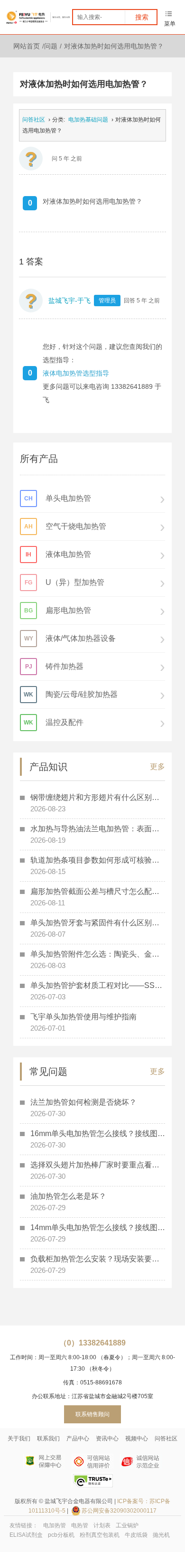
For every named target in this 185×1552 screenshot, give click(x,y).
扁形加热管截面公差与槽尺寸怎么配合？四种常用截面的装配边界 (97, 891)
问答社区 (33, 119)
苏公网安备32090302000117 (119, 1510)
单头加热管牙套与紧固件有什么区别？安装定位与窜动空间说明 (97, 923)
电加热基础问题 (88, 119)
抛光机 (161, 1535)
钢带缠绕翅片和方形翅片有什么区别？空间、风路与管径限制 (97, 797)
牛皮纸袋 (136, 1535)
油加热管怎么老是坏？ (68, 1196)
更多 (157, 766)
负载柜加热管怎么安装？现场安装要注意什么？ (97, 1259)
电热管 (79, 1525)
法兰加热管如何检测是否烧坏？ (83, 1102)
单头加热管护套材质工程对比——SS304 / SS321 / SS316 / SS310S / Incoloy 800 (97, 985)
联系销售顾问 (92, 1414)
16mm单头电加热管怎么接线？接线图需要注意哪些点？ (97, 1133)
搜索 (141, 17)
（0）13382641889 (92, 1343)
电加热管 (54, 1525)
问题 (50, 46)
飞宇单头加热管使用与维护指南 (83, 1017)
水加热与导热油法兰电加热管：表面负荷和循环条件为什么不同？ (97, 829)
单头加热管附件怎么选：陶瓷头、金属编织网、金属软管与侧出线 (97, 954)
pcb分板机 (61, 1535)
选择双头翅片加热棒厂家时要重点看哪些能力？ (97, 1165)
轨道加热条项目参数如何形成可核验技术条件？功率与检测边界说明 (97, 860)
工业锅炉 (127, 1525)
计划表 (102, 1525)
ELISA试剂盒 (26, 1535)
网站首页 (26, 46)
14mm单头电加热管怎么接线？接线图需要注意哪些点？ (97, 1227)
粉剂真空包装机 (100, 1535)
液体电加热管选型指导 (76, 373)
